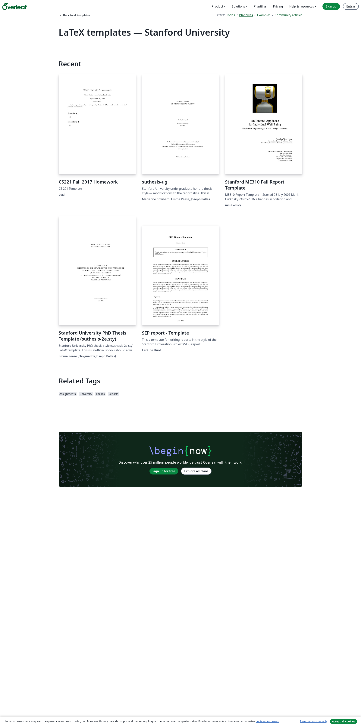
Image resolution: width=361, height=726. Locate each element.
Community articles (288, 15)
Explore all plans (196, 471)
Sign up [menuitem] (331, 6)
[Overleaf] (14, 6)
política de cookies (267, 721)
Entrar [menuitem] (350, 6)
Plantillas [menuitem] (260, 6)
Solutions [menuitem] (238, 6)
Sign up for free (163, 471)
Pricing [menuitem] (278, 6)
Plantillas (246, 15)
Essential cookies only (313, 721)
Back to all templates (74, 15)
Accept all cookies (343, 721)
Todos (230, 15)
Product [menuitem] (217, 6)
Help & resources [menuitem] (301, 6)
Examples (264, 15)
